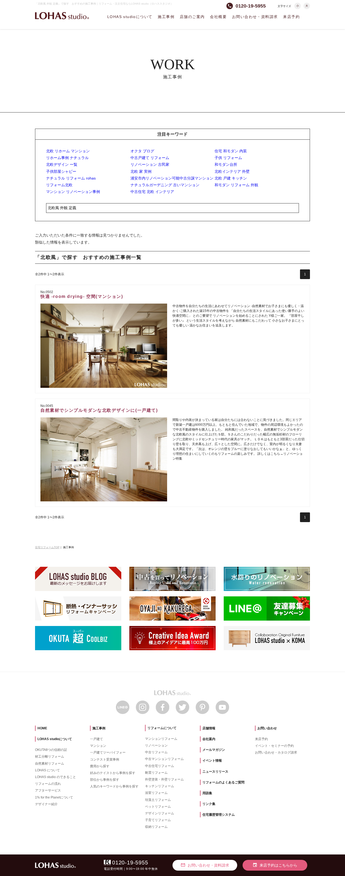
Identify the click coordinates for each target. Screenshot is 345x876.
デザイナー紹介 (46, 804)
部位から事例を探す (104, 780)
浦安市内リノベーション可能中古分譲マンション (171, 178)
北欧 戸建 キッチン (231, 178)
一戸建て (96, 739)
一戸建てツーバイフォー (108, 752)
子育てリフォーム (158, 820)
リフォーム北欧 (59, 185)
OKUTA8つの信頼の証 (51, 750)
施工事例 (166, 17)
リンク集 (208, 804)
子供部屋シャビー (61, 171)
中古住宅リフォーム (159, 766)
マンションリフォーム (161, 739)
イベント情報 (212, 760)
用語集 (207, 793)
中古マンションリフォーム (164, 759)
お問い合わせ (267, 728)
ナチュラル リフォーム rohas (71, 178)
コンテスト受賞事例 (104, 759)
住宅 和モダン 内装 (231, 151)
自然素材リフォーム (49, 763)
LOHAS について (47, 770)
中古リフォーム (156, 752)
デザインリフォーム (159, 813)
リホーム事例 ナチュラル (67, 158)
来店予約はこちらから (275, 865)
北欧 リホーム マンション (68, 151)
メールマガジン (213, 750)
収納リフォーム (156, 827)
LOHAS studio (62, 15)
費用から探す (99, 766)
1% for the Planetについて (54, 797)
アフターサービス (48, 790)
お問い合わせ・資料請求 (255, 17)
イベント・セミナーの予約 (274, 746)
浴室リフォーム (156, 793)
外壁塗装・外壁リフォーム (164, 779)
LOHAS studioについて (129, 17)
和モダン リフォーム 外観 (236, 185)
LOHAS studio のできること (55, 777)
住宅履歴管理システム (218, 815)
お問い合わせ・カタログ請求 (276, 752)
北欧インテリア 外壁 (232, 171)
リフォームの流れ (48, 784)
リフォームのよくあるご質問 (223, 782)
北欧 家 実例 (140, 171)
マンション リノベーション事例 (73, 191)
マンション (98, 746)
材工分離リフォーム (49, 756)
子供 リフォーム (228, 158)
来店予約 (291, 17)
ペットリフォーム (158, 806)
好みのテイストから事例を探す (112, 773)
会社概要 (218, 17)
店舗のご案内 (192, 17)
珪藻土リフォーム (158, 800)
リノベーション (156, 745)
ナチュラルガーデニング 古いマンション (164, 185)
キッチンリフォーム (159, 786)
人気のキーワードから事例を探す (114, 786)
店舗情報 (208, 728)
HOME (42, 728)
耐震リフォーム (156, 773)
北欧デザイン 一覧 (61, 164)
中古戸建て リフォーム (149, 158)
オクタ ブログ (142, 151)
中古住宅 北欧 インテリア (152, 191)
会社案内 (208, 739)
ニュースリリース (215, 771)
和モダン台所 (226, 164)
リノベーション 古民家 (149, 164)
